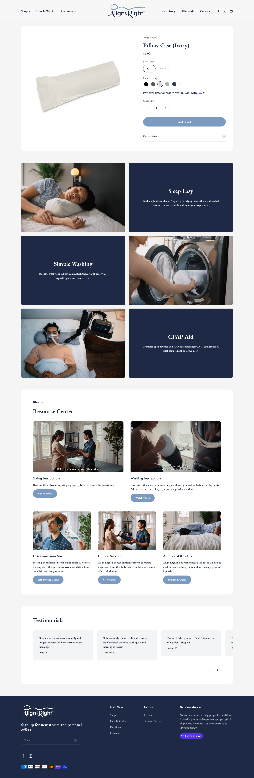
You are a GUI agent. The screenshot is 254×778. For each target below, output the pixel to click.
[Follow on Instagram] (31, 756)
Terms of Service (153, 721)
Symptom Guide (177, 579)
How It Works (45, 11)
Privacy (148, 715)
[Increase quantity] (165, 107)
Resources (66, 11)
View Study (109, 579)
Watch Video (45, 493)
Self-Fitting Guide (48, 579)
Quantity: (148, 100)
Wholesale (187, 11)
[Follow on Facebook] (23, 756)
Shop (24, 11)
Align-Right (150, 37)
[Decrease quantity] (147, 107)
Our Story (169, 11)
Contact (205, 11)
